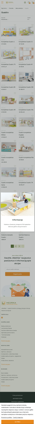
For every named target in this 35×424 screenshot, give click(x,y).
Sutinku (17, 422)
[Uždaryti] (32, 195)
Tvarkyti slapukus (18, 417)
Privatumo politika (6, 417)
